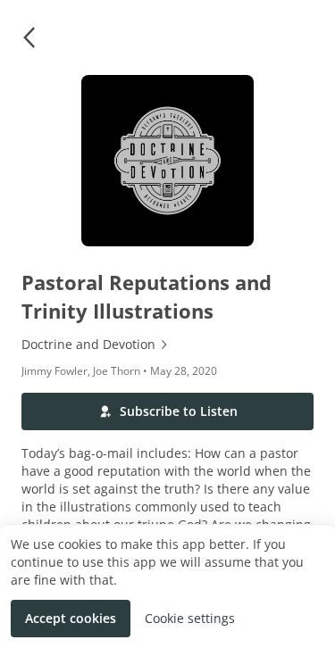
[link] (167, 344)
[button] (28, 37)
